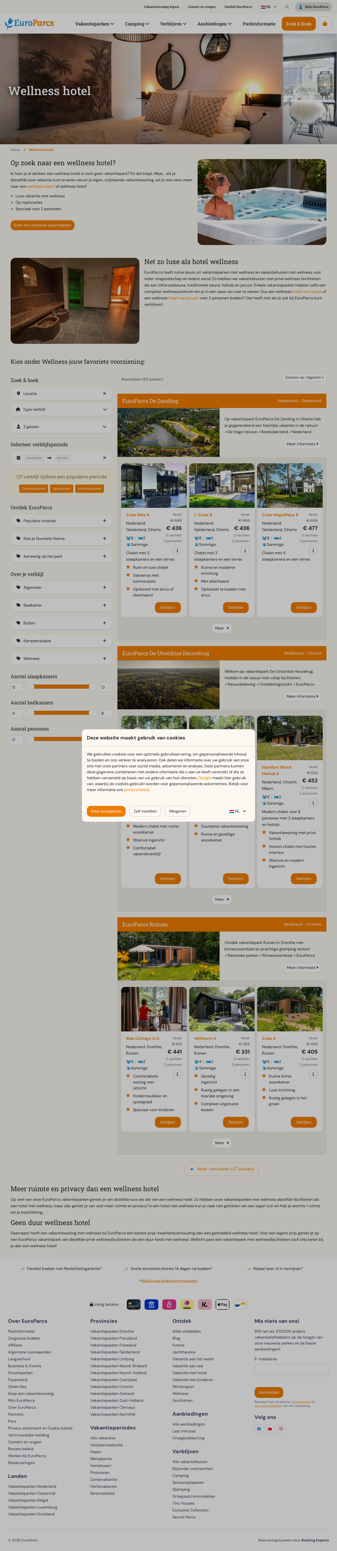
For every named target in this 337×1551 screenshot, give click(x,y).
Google (204, 777)
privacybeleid (136, 789)
